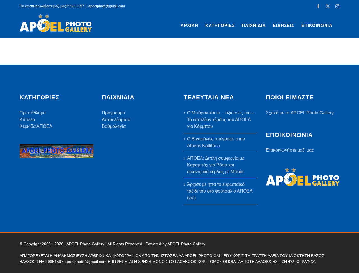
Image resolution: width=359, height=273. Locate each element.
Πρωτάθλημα (33, 112)
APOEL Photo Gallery (186, 244)
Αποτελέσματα (116, 119)
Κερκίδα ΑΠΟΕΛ (36, 126)
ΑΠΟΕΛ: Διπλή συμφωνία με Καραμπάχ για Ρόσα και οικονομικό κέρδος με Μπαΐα (215, 165)
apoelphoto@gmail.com (106, 6)
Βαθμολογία (114, 126)
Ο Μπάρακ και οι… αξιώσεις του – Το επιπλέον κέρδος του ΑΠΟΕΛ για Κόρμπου (220, 119)
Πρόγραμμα (113, 112)
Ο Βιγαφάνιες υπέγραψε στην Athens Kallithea (216, 142)
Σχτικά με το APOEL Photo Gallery (300, 112)
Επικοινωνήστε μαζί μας (290, 150)
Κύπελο (27, 119)
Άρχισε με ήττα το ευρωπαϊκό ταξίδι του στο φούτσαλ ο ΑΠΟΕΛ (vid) (219, 191)
